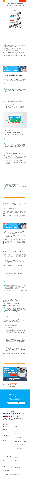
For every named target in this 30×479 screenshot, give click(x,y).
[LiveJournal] (13, 386)
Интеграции (5, 430)
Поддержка (5, 462)
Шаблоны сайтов (5, 455)
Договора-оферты (21, 474)
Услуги (16, 427)
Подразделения (17, 460)
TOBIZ (7, 1)
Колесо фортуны (17, 467)
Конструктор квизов (18, 437)
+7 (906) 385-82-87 (18, 455)
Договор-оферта (17, 429)
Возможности (5, 429)
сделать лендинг (9, 34)
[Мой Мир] (12, 386)
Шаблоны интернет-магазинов (7, 456)
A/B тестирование (6, 470)
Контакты (16, 463)
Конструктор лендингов (18, 431)
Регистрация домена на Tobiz (7, 467)
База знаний (12, 3)
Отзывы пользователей (6, 460)
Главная (8, 3)
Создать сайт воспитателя (19, 444)
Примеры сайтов (5, 459)
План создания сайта (6, 464)
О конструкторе (5, 427)
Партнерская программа (14, 419)
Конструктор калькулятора (19, 438)
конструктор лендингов (13, 383)
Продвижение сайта (6, 466)
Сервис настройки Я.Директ (19, 465)
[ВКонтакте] (10, 386)
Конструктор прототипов (18, 447)
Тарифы (16, 426)
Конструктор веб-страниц (18, 448)
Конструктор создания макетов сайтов (20, 445)
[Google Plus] (14, 386)
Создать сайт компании (18, 440)
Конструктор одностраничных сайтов (20, 441)
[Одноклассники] (11, 386)
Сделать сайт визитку (18, 434)
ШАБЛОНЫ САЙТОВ (16, 403)
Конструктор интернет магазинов (20, 433)
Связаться (16, 457)
